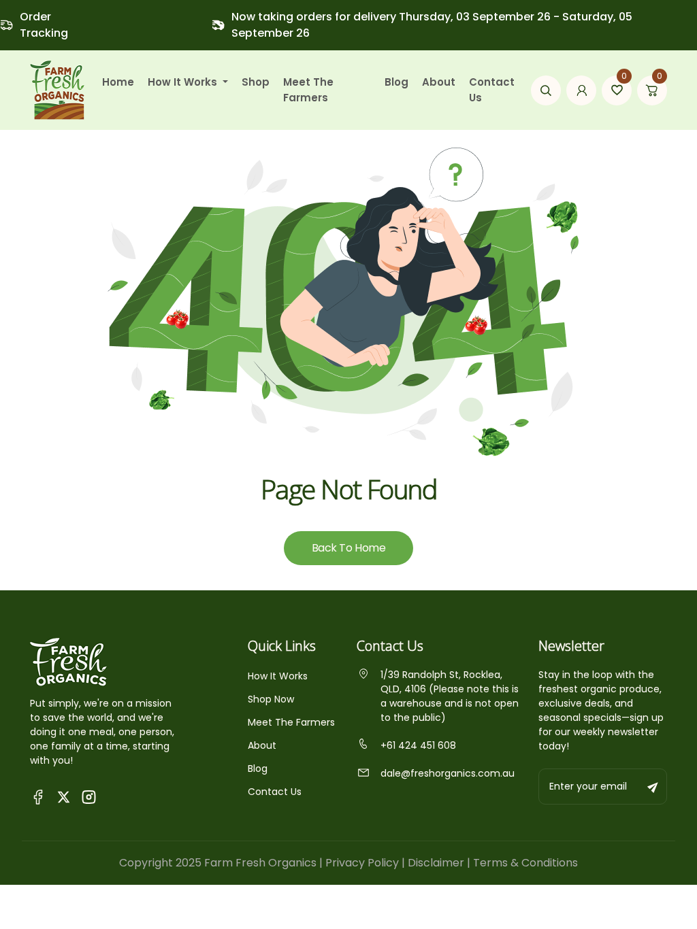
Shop (256, 82)
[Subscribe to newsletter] (653, 786)
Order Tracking (44, 25)
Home (118, 82)
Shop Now (271, 699)
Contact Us (492, 90)
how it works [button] (184, 82)
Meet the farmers (308, 90)
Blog (396, 82)
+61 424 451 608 (418, 745)
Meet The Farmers (291, 722)
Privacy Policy (362, 863)
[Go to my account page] (581, 90)
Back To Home (348, 548)
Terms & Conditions (525, 863)
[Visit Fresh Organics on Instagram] (88, 796)
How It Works (278, 676)
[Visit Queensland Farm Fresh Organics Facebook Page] (38, 796)
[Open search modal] (546, 90)
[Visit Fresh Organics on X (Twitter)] (63, 797)
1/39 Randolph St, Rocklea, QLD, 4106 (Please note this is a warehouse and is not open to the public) (449, 696)
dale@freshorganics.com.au (447, 773)
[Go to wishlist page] (617, 90)
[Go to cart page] (652, 90)
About (438, 82)
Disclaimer (436, 863)
